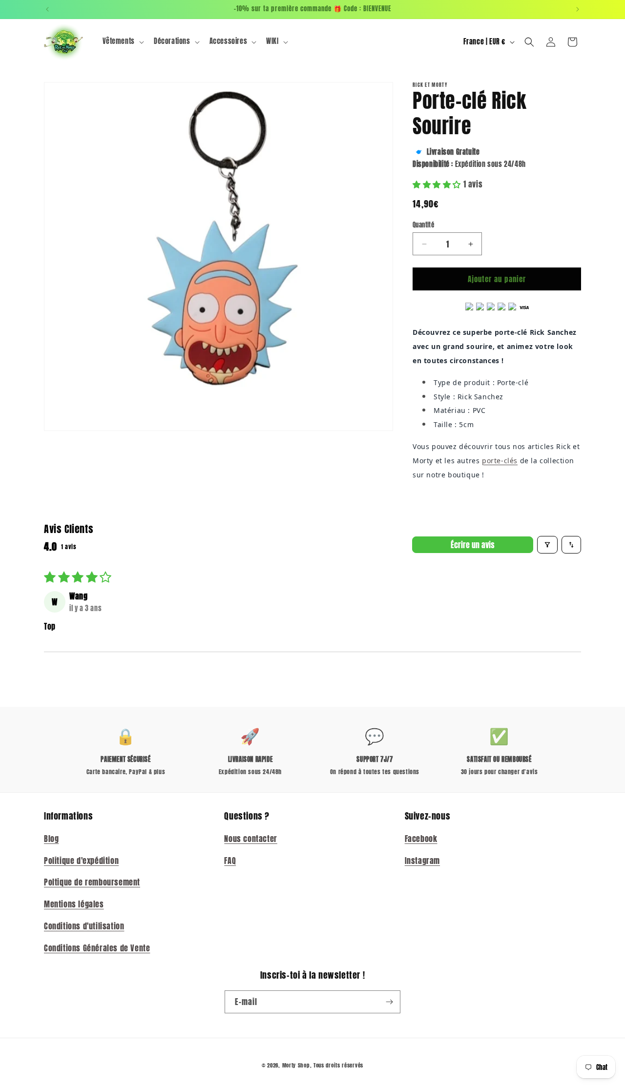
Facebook (421, 838)
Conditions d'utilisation (84, 925)
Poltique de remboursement (92, 882)
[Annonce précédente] (47, 9)
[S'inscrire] (389, 1001)
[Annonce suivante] (577, 9)
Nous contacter (250, 838)
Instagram (422, 860)
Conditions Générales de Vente (97, 947)
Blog (51, 838)
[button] (122, 41)
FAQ (230, 860)
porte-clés (500, 460)
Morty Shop (296, 1065)
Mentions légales (74, 904)
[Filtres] (547, 545)
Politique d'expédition (81, 860)
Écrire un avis (473, 545)
